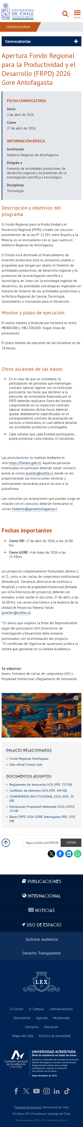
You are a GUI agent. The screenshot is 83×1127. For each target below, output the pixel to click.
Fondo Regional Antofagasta (28, 758)
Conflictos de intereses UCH (38, 790)
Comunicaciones (61, 1009)
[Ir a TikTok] (67, 1091)
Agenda (41, 1018)
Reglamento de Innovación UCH (40, 784)
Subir (6, 843)
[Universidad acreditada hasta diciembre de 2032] (41, 1063)
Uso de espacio (44, 925)
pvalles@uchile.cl (39, 473)
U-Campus (36, 1009)
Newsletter (22, 1018)
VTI (43, 1120)
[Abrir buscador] (65, 14)
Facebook (60, 853)
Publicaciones (44, 882)
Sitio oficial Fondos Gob (25, 764)
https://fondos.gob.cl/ (25, 463)
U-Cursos (17, 1009)
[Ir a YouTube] (36, 1091)
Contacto (32, 1027)
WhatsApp (77, 853)
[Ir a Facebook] (16, 1091)
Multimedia (61, 1018)
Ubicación (51, 1027)
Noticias (45, 911)
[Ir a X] (26, 1091)
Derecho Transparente (41, 953)
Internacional (44, 896)
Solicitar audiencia (42, 939)
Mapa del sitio (22, 1036)
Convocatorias (18, 27)
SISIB (36, 1120)
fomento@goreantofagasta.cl (34, 509)
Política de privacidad (55, 1036)
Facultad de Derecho (28, 1107)
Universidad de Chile (56, 1120)
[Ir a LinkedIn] (56, 1091)
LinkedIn (69, 853)
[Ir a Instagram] (46, 1091)
